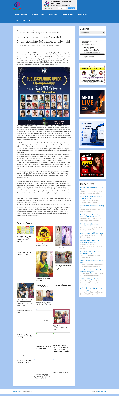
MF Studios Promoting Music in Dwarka (24, 253)
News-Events (28, 31)
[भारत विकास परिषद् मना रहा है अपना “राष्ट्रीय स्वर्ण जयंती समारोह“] (44, 234)
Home (21, 31)
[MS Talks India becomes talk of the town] (44, 339)
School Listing (67, 14)
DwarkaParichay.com (24, 45)
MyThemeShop (101, 391)
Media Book (53, 14)
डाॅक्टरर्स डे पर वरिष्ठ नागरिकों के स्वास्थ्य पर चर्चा (91, 233)
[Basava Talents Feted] (44, 314)
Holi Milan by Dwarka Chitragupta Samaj (24, 361)
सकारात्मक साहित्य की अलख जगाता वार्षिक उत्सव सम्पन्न (91, 188)
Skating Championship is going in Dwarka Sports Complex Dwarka (63, 267)
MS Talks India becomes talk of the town (43, 347)
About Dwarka (20, 14)
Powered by (46, 8)
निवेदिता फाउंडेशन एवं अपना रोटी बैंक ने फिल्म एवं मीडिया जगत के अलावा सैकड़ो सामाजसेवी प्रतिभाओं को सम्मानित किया (25, 302)
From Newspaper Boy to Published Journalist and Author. (90, 225)
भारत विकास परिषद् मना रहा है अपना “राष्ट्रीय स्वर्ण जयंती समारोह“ (44, 244)
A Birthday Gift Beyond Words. (89, 279)
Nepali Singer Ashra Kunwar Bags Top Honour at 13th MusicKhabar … (91, 216)
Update (56, 45)
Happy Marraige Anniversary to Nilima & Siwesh (61, 327)
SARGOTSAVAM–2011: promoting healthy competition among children (24, 238)
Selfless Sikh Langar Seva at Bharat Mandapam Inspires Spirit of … (91, 252)
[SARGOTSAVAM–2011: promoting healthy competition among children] (25, 230)
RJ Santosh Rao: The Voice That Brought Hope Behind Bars (89, 241)
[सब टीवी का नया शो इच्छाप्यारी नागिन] (63, 236)
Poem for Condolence (23, 356)
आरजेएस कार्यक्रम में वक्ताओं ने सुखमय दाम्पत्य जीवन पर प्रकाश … (91, 289)
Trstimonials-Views (38, 14)
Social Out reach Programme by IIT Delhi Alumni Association (24, 336)
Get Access (71, 8)
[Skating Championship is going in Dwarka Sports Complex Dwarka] (63, 257)
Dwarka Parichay (17, 391)
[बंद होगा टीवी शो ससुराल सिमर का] (61, 365)
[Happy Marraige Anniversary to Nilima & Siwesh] (61, 316)
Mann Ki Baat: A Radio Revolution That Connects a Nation (91, 197)
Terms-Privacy (82, 14)
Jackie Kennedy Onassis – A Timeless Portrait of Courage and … (91, 271)
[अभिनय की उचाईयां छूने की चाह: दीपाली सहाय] (44, 264)
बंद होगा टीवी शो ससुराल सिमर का (60, 372)
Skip (62, 8)
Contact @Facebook (22, 20)
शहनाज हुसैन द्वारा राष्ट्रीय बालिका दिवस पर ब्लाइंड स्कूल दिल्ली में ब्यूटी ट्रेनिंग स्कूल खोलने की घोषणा (42, 376)
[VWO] (50, 8)
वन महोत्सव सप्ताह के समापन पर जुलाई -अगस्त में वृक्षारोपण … (91, 261)
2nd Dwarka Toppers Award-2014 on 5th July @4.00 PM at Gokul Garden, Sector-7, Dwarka (61, 348)
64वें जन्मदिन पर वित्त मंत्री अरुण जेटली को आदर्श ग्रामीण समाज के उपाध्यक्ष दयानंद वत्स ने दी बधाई (43, 304)
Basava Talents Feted (42, 321)
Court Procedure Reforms (63, 285)
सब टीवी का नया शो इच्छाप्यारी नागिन (63, 247)
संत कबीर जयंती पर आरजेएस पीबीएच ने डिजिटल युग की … (92, 206)
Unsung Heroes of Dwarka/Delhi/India (42, 286)
